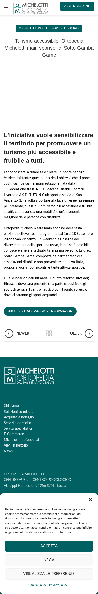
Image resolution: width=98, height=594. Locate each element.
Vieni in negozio (77, 6)
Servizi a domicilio (17, 423)
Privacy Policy (58, 584)
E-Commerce (14, 434)
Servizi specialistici (18, 428)
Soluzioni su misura (18, 412)
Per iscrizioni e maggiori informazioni (40, 311)
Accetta (49, 546)
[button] (90, 499)
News (8, 451)
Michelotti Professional (21, 440)
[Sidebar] (6, 184)
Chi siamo (11, 406)
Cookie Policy (37, 584)
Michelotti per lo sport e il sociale (49, 28)
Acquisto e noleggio (19, 417)
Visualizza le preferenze (49, 574)
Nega (49, 560)
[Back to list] (49, 333)
